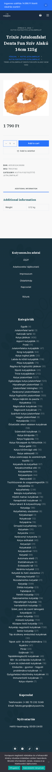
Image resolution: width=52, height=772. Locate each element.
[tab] (26, 188)
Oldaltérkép (26, 280)
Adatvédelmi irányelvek (33, 768)
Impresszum (26, 273)
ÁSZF (26, 260)
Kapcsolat (26, 287)
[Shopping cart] (40, 15)
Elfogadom (14, 768)
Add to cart (33, 143)
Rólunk (26, 296)
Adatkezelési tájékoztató (26, 266)
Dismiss (46, 5)
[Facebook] (15, 748)
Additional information (26, 189)
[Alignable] (29, 748)
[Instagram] (22, 748)
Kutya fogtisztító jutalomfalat (26, 30)
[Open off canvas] (47, 15)
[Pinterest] (37, 748)
